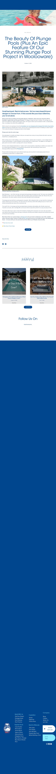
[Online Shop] (32, 721)
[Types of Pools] (21, 732)
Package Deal (20, 148)
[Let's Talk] (46, 722)
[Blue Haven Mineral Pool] (21, 741)
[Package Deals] (21, 718)
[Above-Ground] (21, 734)
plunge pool (23, 216)
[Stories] (32, 718)
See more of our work (8, 222)
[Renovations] (21, 729)
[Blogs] (46, 717)
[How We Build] (35, 732)
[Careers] (46, 718)
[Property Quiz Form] (35, 733)
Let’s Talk (28, 229)
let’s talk (26, 218)
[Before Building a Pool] (35, 735)
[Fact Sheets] (35, 730)
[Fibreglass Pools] (21, 736)
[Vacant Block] (21, 731)
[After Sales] (35, 728)
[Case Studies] (21, 727)
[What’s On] (46, 720)
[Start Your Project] (21, 716)
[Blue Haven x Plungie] (21, 738)
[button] (3, 244)
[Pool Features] (21, 720)
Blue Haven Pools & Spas (9, 226)
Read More (14, 302)
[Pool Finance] (21, 722)
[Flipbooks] (32, 720)
